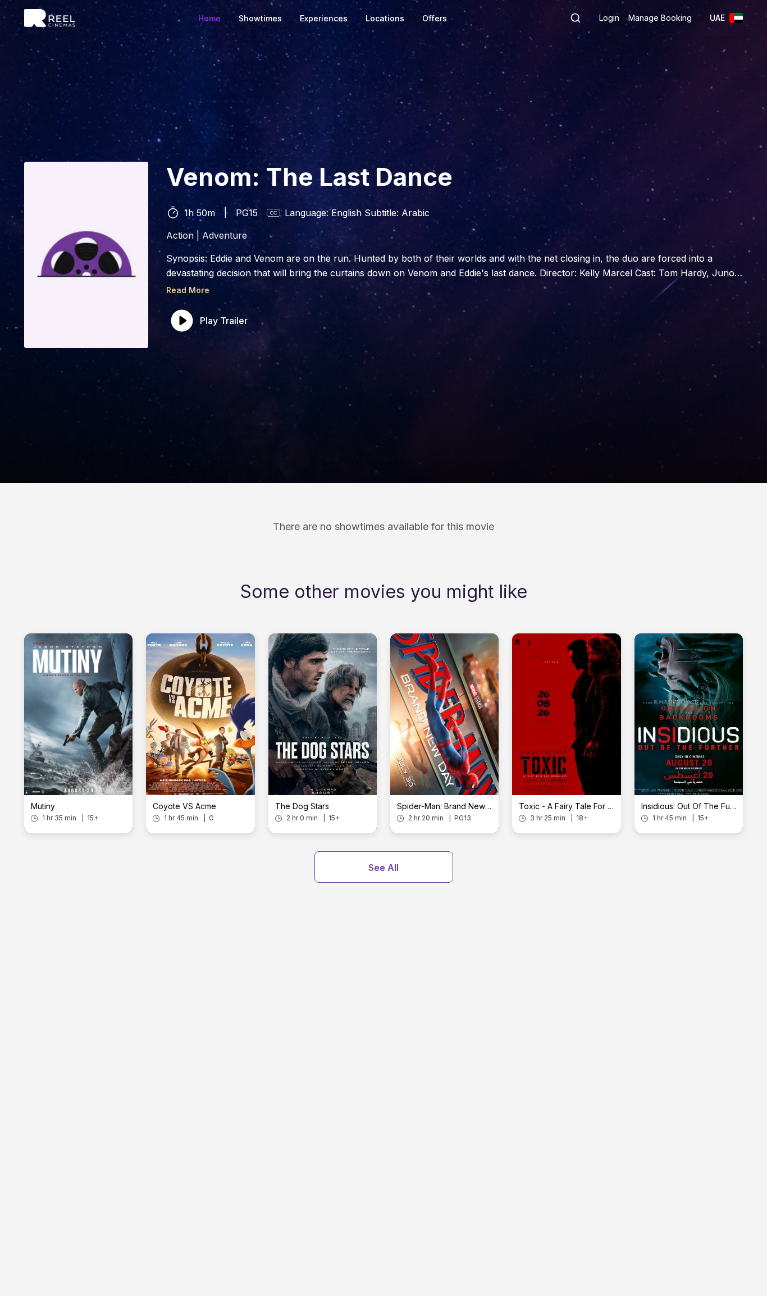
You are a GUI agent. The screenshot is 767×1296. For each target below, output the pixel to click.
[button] (575, 18)
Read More (187, 290)
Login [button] (609, 17)
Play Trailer (224, 320)
